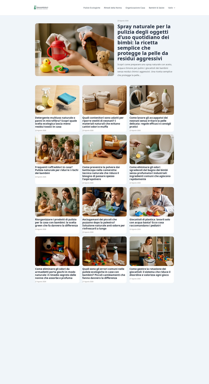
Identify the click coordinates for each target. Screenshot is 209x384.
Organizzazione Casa (135, 8)
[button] (174, 8)
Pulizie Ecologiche (91, 8)
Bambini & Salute (156, 8)
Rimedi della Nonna (113, 8)
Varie (170, 8)
